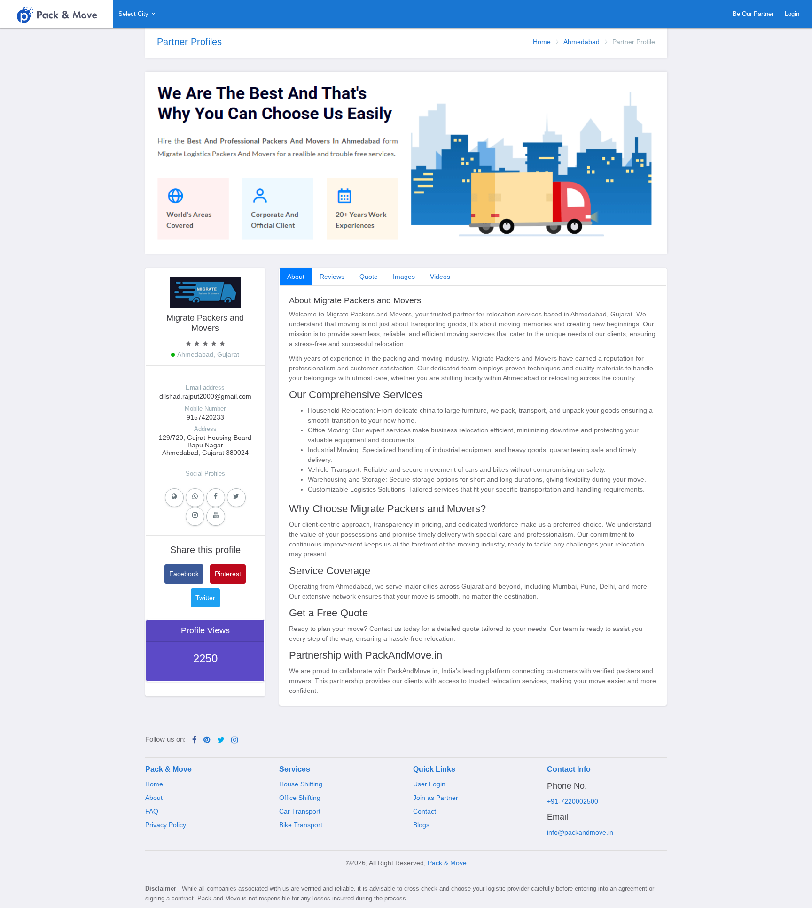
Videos (440, 276)
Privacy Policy (165, 825)
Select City (134, 13)
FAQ (151, 811)
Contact (424, 811)
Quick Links (434, 769)
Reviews (332, 276)
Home (542, 42)
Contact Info (569, 769)
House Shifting (300, 784)
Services (294, 769)
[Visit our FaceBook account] (194, 740)
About (295, 276)
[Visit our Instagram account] (234, 740)
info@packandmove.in (580, 832)
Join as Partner (435, 797)
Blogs (421, 825)
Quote (368, 276)
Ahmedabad (581, 42)
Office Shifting (299, 797)
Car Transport (299, 811)
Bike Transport (300, 825)
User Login (429, 784)
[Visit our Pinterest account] (207, 740)
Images (404, 276)
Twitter (205, 597)
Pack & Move (168, 769)
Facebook (184, 573)
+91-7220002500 (572, 801)
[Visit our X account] (221, 740)
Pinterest (228, 573)
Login (792, 13)
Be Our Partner (753, 13)
